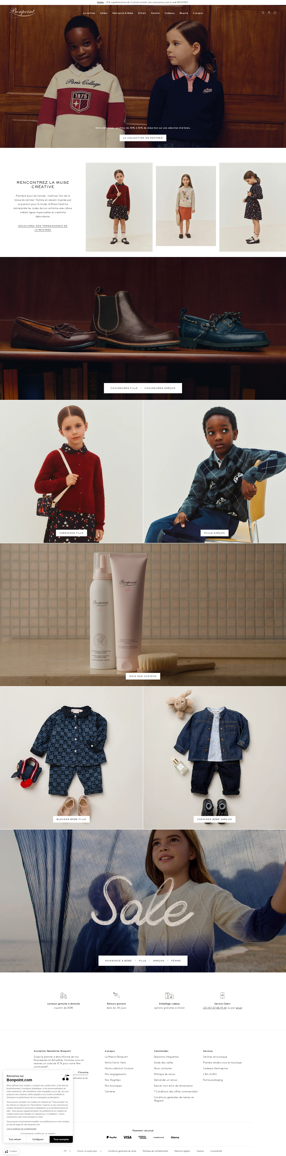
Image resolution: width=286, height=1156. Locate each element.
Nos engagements (115, 1074)
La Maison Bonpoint (116, 1057)
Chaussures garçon (159, 388)
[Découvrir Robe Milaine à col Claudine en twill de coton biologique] (252, 207)
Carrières (110, 1092)
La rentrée (89, 13)
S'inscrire (83, 1072)
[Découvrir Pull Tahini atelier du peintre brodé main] (186, 206)
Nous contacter (163, 1068)
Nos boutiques (113, 1086)
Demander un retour (165, 1080)
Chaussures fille (124, 388)
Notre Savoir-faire (115, 1063)
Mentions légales (182, 1151)
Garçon (158, 961)
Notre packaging (213, 1080)
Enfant (142, 13)
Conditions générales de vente (122, 1151)
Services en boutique (215, 1057)
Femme (155, 13)
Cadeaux (170, 13)
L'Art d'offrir (210, 1074)
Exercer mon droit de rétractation (173, 1086)
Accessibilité (216, 1151)
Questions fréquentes (166, 1057)
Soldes (103, 13)
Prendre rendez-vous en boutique (222, 1063)
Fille (142, 961)
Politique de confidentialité (155, 1151)
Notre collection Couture (119, 1068)
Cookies (200, 1151)
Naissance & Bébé (122, 13)
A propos (198, 13)
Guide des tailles (163, 1063)
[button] (263, 13)
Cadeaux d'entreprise (215, 1068)
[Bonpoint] (22, 13)
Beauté (184, 13)
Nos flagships (113, 1080)
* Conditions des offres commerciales (176, 1092)
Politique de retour (165, 1074)
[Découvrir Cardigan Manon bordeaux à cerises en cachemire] (119, 207)
